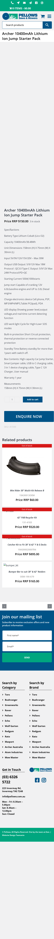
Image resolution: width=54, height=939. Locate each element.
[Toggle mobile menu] (50, 16)
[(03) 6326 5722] (12, 3)
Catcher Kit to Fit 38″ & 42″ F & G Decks (27, 544)
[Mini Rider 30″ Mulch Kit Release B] (24, 447)
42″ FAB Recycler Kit (27, 517)
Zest (47, 832)
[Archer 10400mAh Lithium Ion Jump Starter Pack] (27, 125)
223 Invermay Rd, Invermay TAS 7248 (12, 790)
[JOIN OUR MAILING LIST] (30, 3)
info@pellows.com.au (13, 796)
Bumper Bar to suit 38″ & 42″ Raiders (27, 571)
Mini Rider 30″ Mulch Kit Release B (27, 490)
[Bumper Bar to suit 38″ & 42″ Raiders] (11, 565)
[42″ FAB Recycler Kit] (9, 511)
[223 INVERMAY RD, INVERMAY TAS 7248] (18, 3)
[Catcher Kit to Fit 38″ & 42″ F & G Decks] (12, 538)
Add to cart (32, 399)
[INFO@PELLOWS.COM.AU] (24, 3)
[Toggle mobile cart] (43, 16)
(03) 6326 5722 (10, 779)
